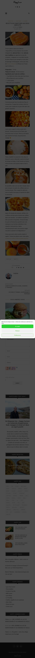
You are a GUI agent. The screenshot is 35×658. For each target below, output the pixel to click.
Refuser (17, 330)
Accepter (17, 326)
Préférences (17, 335)
